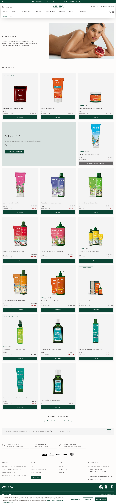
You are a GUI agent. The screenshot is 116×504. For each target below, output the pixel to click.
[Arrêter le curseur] (2, 2)
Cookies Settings (75, 499)
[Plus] (101, 487)
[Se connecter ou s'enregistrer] (110, 12)
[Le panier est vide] (113, 12)
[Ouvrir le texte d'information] (51, 431)
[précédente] (111, 2)
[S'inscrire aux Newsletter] (109, 431)
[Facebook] (3, 495)
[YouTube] (10, 495)
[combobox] (107, 68)
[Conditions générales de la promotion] (80, 2)
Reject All (88, 499)
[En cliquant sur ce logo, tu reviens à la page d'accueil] (58, 6)
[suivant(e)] (114, 2)
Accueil (5, 16)
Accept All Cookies (101, 499)
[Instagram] (6, 495)
